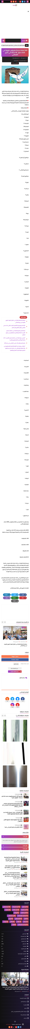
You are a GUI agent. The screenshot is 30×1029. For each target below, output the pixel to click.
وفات (13, 924)
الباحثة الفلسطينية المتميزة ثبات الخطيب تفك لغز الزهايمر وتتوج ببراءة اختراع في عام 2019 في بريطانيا (12, 804)
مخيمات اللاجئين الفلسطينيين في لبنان (19, 1011)
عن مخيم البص (24, 1001)
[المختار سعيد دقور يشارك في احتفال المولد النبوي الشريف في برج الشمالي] (24, 884)
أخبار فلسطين (6, 907)
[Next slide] (2, 622)
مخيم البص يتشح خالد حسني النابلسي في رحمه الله (14, 343)
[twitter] (22, 2)
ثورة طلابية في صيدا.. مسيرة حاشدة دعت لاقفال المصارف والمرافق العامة (13, 813)
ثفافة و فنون (17, 919)
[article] (15, 609)
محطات (24, 922)
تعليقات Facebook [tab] (15, 660)
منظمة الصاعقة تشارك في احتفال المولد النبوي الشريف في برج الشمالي (15, 321)
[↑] (15, 1022)
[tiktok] (18, 2)
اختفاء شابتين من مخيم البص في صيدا (14, 827)
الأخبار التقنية (23, 913)
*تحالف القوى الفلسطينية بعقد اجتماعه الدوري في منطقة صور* (12, 866)
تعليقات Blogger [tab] (15, 656)
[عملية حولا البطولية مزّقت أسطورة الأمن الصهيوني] (26, 819)
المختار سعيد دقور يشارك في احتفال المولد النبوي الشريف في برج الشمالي (11, 884)
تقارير (25, 919)
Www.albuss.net (24, 991)
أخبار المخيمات (15, 907)
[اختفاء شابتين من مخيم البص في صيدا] (26, 826)
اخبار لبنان (25, 944)
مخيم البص (8, 1024)
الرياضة (15, 913)
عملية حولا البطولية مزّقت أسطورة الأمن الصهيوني (13, 820)
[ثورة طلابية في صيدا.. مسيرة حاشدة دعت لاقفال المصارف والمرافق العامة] (26, 812)
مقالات (11, 922)
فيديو (10, 919)
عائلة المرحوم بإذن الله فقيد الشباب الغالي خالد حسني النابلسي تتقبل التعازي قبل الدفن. (14, 326)
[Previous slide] (5, 716)
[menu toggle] (28, 2)
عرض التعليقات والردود (14, 671)
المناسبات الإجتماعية (22, 916)
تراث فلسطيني (11, 916)
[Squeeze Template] (23, 1024)
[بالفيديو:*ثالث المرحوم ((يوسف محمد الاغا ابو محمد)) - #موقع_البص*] (26, 796)
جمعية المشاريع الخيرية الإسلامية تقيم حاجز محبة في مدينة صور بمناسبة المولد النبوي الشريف (12, 859)
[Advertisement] (15, 22)
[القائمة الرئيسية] (3, 40)
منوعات (4, 922)
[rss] (14, 2)
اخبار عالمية (15, 910)
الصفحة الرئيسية (23, 60)
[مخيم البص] (15, 5)
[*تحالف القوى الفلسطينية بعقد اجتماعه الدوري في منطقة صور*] (24, 867)
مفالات (18, 922)
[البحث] (2, 2)
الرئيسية (24, 41)
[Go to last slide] (5, 622)
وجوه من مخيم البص (22, 924)
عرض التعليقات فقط (14, 668)
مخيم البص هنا (24, 1015)
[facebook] (25, 2)
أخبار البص (15, 60)
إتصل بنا (25, 1005)
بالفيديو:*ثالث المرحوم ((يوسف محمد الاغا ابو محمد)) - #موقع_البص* (12, 797)
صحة (26, 961)
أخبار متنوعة (23, 910)
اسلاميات (7, 910)
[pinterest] (16, 2)
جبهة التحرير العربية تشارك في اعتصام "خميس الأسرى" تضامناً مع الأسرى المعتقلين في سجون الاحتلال (15, 333)
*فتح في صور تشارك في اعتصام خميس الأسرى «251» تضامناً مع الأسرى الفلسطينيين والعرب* (14, 339)
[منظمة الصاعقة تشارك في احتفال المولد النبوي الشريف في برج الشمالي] (24, 893)
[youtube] (20, 2)
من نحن (25, 1018)
